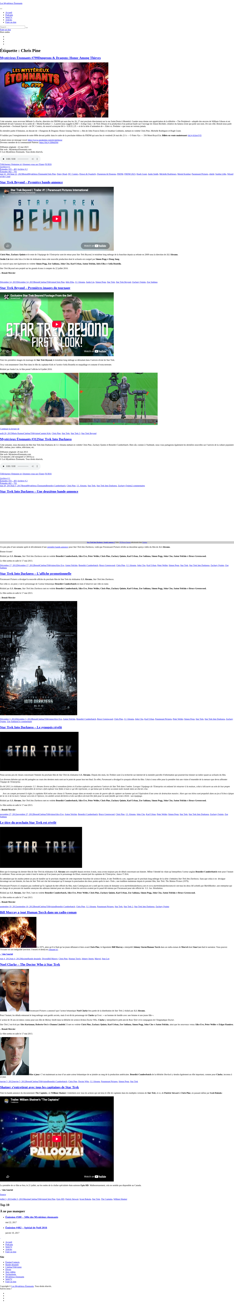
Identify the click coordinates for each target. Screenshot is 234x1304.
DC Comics (73, 174)
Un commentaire (25, 721)
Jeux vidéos (10, 1272)
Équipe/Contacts (12, 1262)
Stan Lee (105, 959)
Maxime (24, 959)
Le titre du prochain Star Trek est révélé (28, 822)
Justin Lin (90, 282)
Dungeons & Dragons (106, 174)
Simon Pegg (100, 282)
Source (3, 1194)
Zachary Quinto (139, 282)
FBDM (120, 174)
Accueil (8, 1242)
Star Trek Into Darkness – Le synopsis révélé (31, 727)
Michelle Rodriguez (167, 174)
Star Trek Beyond (123, 282)
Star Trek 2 (128, 906)
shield (211, 174)
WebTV (8, 1247)
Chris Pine (51, 174)
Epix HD (60, 1199)
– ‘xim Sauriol (6, 954)
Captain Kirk (45, 433)
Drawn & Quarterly (87, 174)
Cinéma (144, 542)
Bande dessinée (34, 959)
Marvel (98, 959)
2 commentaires (138, 486)
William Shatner (120, 1199)
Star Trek (111, 282)
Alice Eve (60, 565)
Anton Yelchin (71, 565)
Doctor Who (83, 1081)
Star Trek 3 (75, 433)
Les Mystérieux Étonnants (11, 3)
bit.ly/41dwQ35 (195, 135)
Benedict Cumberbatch (56, 486)
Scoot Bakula (85, 1199)
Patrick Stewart (71, 1199)
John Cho (141, 565)
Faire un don (10, 1252)
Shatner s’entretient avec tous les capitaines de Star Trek (39, 1087)
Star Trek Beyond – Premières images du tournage (35, 288)
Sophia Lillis (220, 174)
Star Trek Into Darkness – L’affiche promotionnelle (35, 573)
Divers (45, 959)
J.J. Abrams (80, 282)
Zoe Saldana (152, 282)
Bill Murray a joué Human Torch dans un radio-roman (38, 912)
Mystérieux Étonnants (37, 174)
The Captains (106, 1199)
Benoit (25, 174)
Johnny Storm (88, 959)
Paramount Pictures (200, 174)
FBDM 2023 (129, 174)
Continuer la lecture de (9, 429)
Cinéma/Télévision (48, 282)
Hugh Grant (141, 174)
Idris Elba (70, 282)
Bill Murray (53, 959)
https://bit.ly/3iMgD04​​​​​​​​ (48, 142)
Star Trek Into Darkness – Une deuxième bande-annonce (39, 491)
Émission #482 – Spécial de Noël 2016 (26, 1227)
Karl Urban (151, 565)
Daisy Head (62, 174)
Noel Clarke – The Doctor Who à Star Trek (30, 964)
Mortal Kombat (184, 174)
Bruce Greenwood (107, 565)
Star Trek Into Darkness (107, 486)
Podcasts (9, 1244)
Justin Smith (153, 174)
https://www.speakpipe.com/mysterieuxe (45, 140)
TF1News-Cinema (125, 542)
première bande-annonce (57, 547)
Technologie (10, 1274)
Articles (8, 1249)
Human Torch (75, 959)
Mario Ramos (17, 433)
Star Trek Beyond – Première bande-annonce (31, 182)
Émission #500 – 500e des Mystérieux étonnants (31, 1217)
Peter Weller (162, 565)
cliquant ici (53, 949)
